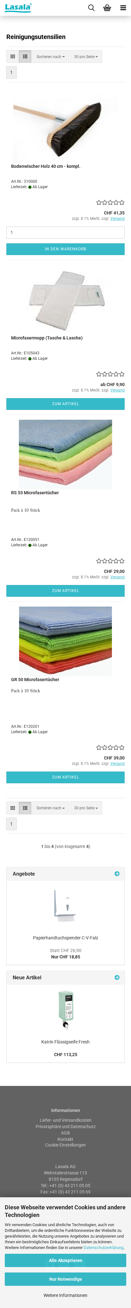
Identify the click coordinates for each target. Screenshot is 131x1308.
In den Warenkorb (65, 249)
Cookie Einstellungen (65, 1144)
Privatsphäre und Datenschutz (66, 1126)
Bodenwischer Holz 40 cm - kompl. (45, 166)
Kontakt (65, 1139)
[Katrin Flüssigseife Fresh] (65, 1010)
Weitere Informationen (65, 1295)
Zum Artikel (65, 404)
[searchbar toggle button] (91, 8)
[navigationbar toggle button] (123, 8)
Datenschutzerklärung (103, 1247)
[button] (12, 56)
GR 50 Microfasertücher (35, 679)
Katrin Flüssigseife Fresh (65, 1041)
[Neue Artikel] (117, 978)
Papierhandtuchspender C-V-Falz (65, 937)
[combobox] (50, 56)
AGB (65, 1132)
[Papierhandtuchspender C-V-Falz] (65, 906)
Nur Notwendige (65, 1279)
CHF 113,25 (65, 1054)
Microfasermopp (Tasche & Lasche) (47, 337)
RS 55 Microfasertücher (35, 492)
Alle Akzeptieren (65, 1260)
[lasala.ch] (16, 8)
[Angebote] (117, 874)
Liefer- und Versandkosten (66, 1120)
